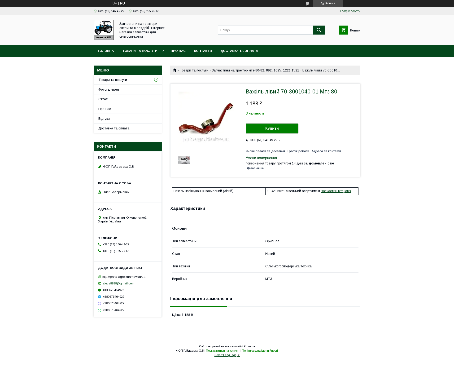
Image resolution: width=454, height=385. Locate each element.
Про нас (178, 51)
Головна (106, 51)
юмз (348, 191)
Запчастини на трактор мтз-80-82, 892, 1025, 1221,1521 (255, 70)
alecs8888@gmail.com (119, 283)
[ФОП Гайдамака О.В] (104, 38)
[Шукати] (319, 30)
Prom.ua (249, 346)
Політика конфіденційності (260, 350)
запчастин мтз (332, 191)
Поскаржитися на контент (223, 350)
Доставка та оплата (239, 51)
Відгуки (104, 118)
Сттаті (103, 99)
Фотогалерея (108, 89)
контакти (203, 51)
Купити (272, 128)
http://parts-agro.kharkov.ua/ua (123, 276)
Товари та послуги (139, 51)
